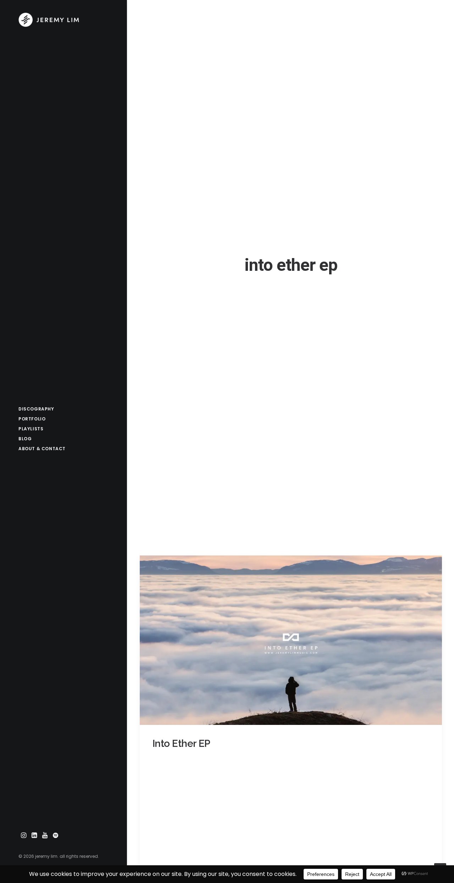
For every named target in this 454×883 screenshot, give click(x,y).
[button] (23, 835)
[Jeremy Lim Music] (62, 20)
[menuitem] (23, 835)
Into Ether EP (181, 743)
